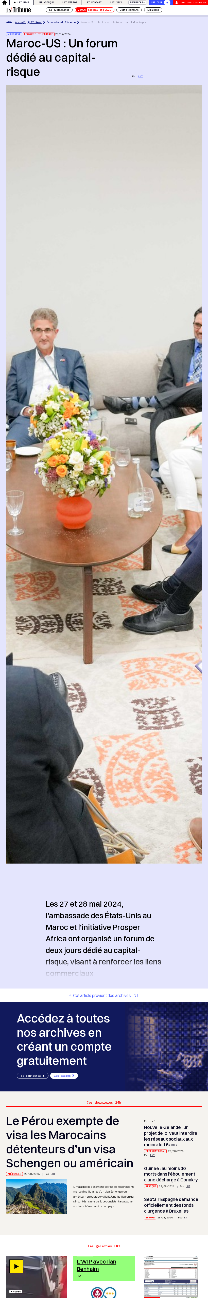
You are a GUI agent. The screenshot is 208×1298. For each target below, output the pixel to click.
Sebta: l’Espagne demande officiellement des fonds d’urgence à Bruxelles (171, 1205)
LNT (140, 76)
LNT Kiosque (46, 2)
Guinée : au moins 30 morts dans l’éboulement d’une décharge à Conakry (171, 1174)
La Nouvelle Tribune (18, 9)
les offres (62, 1075)
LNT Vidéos (69, 2)
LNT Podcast (93, 2)
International (155, 1151)
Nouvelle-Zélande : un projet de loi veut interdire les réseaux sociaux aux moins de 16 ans (170, 1136)
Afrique (151, 1186)
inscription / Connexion (193, 2)
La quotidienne (59, 9)
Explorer (153, 9)
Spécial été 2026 (95, 9)
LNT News (23, 2)
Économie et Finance (61, 22)
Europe (150, 1217)
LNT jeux (116, 2)
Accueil (20, 22)
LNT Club (156, 2)
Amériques (14, 1174)
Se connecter (31, 1075)
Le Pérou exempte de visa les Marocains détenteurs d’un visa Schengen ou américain (69, 1141)
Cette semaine (129, 9)
